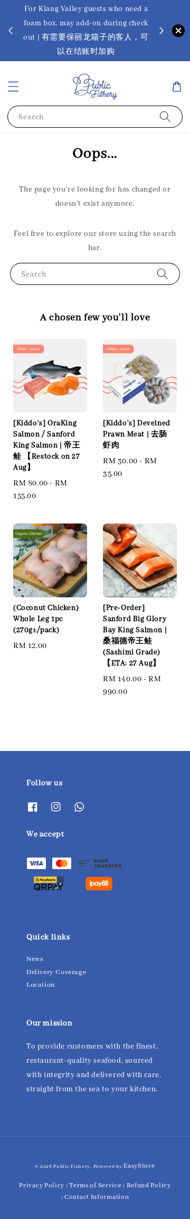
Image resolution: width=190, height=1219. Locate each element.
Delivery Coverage (56, 972)
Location (40, 984)
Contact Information (96, 1197)
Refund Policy (149, 1185)
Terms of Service (95, 1185)
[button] (13, 86)
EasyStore (139, 1166)
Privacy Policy (41, 1185)
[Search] (165, 116)
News (34, 959)
